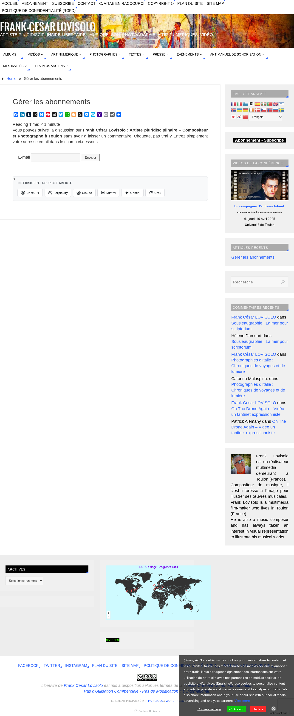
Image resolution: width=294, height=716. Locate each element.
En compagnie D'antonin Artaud (259, 206)
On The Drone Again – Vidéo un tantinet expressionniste (258, 427)
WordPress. (175, 700)
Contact (87, 3)
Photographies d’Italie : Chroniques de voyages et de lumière (258, 366)
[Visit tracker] (158, 618)
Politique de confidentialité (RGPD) (39, 10)
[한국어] (240, 116)
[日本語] (234, 116)
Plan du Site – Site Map (200, 3)
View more (242, 700)
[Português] (269, 103)
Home (11, 78)
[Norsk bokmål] (269, 109)
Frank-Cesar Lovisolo (48, 27)
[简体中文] (246, 116)
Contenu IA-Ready (149, 711)
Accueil (10, 3)
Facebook (28, 665)
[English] (275, 103)
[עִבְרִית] (281, 103)
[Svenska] (281, 109)
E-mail (24, 157)
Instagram (76, 665)
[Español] (257, 103)
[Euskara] (263, 103)
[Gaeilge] (251, 109)
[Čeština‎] (263, 109)
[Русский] (275, 109)
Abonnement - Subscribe (259, 140)
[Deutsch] (246, 109)
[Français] (234, 103)
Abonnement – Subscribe (48, 3)
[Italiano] (240, 103)
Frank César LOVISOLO (253, 317)
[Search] (282, 282)
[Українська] (240, 109)
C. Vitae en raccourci (121, 3)
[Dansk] (257, 109)
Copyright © (161, 3)
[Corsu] (251, 103)
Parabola (155, 700)
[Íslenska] (234, 109)
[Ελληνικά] (246, 103)
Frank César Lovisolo (83, 685)
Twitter (52, 665)
